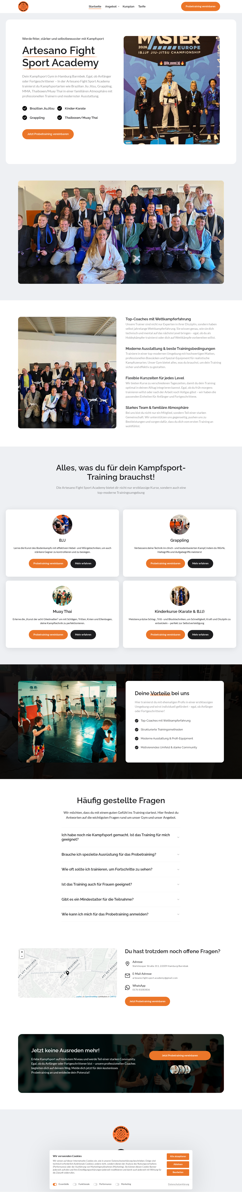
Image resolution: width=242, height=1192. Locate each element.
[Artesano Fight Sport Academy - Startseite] (23, 6)
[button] (68, 973)
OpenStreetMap (91, 996)
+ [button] (22, 952)
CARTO (113, 996)
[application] (67, 973)
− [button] (22, 956)
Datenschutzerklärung (178, 1184)
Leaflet (78, 996)
